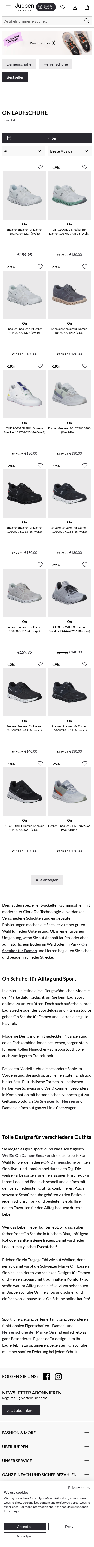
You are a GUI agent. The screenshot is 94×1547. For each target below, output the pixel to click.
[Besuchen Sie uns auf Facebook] (44, 1376)
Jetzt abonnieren (21, 1410)
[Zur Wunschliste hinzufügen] (40, 165)
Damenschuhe (19, 64)
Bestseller (15, 77)
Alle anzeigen (47, 879)
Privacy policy (79, 1487)
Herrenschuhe (55, 64)
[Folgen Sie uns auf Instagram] (56, 1376)
